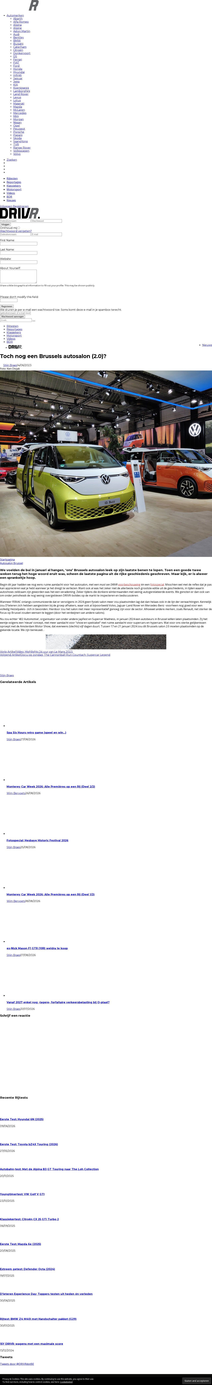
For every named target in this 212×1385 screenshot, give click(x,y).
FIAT (16, 62)
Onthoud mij (8, 227)
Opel (16, 125)
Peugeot (19, 128)
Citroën (18, 50)
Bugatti (18, 43)
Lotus (17, 100)
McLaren (19, 110)
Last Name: (7, 249)
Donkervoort (21, 53)
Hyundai (19, 72)
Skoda (17, 138)
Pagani (17, 135)
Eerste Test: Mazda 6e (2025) (20, 1244)
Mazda (17, 106)
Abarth (18, 18)
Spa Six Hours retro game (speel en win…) (36, 732)
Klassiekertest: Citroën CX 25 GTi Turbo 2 (29, 1219)
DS (15, 56)
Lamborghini (21, 91)
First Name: (7, 240)
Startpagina (7, 559)
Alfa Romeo (21, 21)
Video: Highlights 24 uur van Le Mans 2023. (44, 651)
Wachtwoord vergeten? (16, 231)
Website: (5, 258)
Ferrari (17, 59)
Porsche (18, 132)
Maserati (18, 103)
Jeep (16, 81)
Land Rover (20, 94)
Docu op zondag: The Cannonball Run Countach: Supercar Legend (65, 654)
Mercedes (19, 113)
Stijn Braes (10, 365)
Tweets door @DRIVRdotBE (17, 1364)
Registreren (21, 206)
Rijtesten (12, 178)
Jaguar (18, 78)
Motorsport (14, 189)
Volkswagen (21, 150)
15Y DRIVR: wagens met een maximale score (31, 1343)
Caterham (19, 47)
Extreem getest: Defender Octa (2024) (27, 1269)
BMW (17, 40)
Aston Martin (21, 31)
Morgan (18, 119)
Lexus (17, 97)
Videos (11, 193)
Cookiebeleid (66, 1382)
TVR (16, 144)
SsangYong (20, 141)
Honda (17, 69)
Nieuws (11, 200)
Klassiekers (14, 186)
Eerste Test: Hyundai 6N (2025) (22, 1119)
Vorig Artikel (8, 651)
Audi (16, 34)
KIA (15, 84)
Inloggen (6, 206)
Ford (16, 65)
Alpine (17, 28)
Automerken (15, 15)
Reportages (14, 182)
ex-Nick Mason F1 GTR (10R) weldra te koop (37, 948)
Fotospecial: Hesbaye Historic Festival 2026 (37, 840)
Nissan (17, 122)
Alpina (17, 25)
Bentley (18, 37)
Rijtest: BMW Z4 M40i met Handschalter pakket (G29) (38, 1319)
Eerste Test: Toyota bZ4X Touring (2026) (29, 1144)
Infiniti (17, 75)
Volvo (17, 154)
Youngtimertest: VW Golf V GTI (22, 1194)
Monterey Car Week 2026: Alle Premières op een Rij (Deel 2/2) (51, 786)
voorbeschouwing (129, 584)
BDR (9, 196)
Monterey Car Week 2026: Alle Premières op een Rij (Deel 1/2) (51, 894)
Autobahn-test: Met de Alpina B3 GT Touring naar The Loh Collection (49, 1169)
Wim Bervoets (16, 793)
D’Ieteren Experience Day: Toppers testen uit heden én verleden (46, 1294)
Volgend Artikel (10, 654)
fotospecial (157, 584)
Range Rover (22, 147)
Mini (16, 116)
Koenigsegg (21, 87)
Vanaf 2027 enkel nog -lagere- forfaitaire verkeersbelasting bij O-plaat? (58, 1002)
